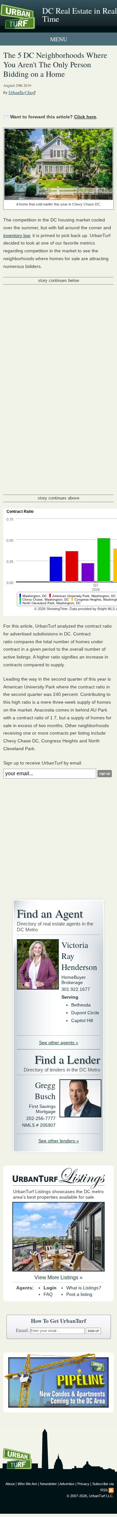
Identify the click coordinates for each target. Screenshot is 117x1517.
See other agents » (58, 1042)
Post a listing (79, 1294)
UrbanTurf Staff (21, 92)
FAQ (48, 1294)
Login (50, 1287)
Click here (85, 116)
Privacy (83, 1484)
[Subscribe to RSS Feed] (111, 1490)
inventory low (16, 235)
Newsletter (48, 1484)
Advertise (66, 1484)
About (10, 1484)
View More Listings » (58, 1277)
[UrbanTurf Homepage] (34, 25)
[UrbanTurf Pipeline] (58, 1411)
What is (83, 1287)
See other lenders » (58, 1140)
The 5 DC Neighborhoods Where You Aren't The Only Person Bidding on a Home (55, 64)
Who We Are (27, 1484)
